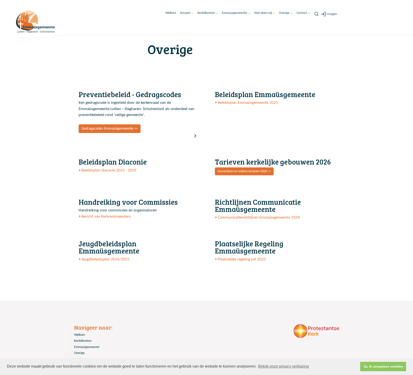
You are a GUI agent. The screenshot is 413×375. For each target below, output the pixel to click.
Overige (284, 13)
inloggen (331, 14)
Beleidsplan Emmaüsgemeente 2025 (247, 103)
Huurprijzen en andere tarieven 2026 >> (244, 171)
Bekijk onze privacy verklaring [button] (283, 366)
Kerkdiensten (206, 13)
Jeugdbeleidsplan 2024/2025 (106, 259)
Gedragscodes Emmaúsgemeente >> (109, 129)
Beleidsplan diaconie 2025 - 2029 (109, 170)
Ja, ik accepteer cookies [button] (383, 366)
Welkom (170, 13)
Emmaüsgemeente (234, 13)
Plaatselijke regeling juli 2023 (242, 259)
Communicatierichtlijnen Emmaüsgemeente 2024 (259, 217)
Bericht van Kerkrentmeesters (106, 217)
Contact (302, 13)
